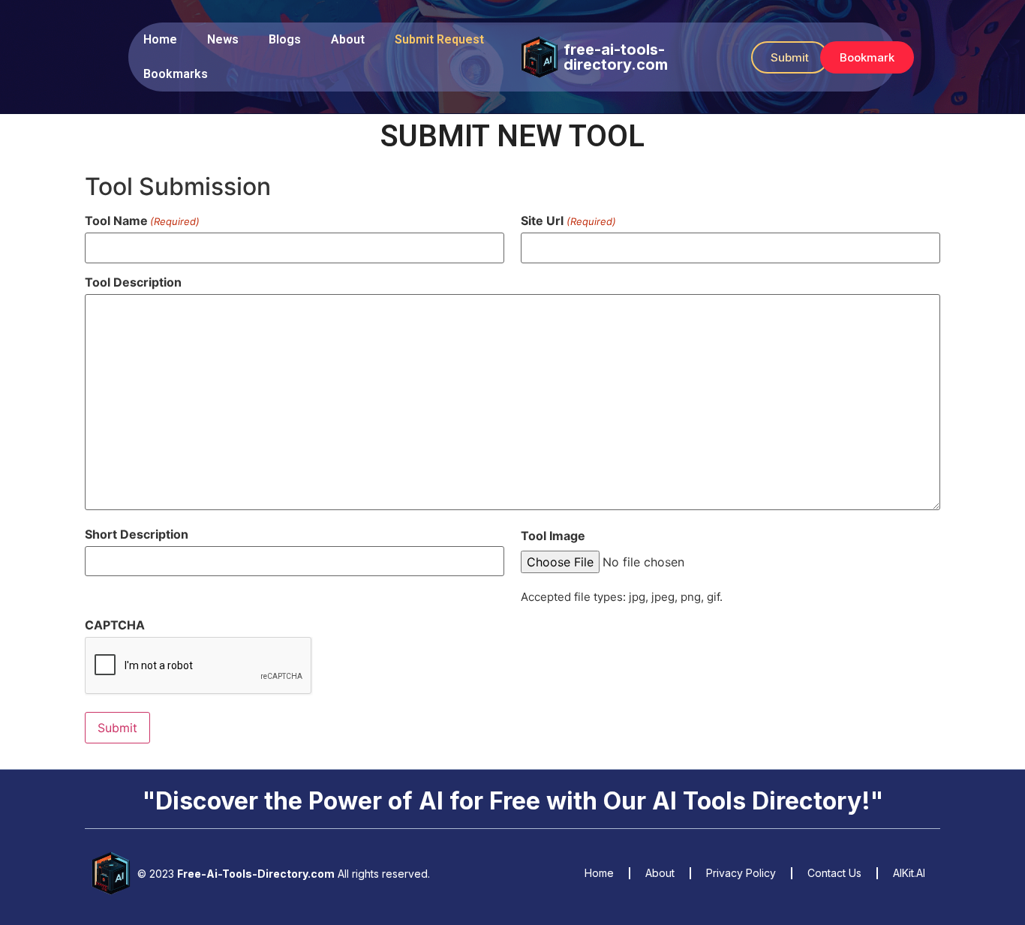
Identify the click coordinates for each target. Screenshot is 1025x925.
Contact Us (834, 872)
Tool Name (142, 221)
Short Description (136, 534)
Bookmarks (175, 74)
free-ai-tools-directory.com (616, 57)
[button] (789, 57)
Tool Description (133, 282)
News (223, 39)
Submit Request (439, 39)
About (348, 39)
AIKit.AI (909, 872)
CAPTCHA (115, 625)
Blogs (285, 39)
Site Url (568, 221)
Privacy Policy (741, 872)
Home (160, 39)
